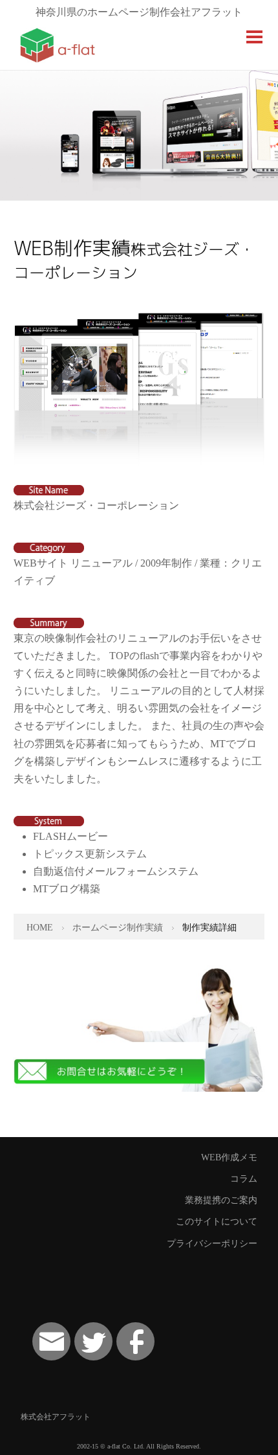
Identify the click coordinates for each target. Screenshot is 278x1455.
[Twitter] (93, 1341)
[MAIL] (51, 1341)
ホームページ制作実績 (117, 927)
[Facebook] (135, 1341)
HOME (40, 927)
